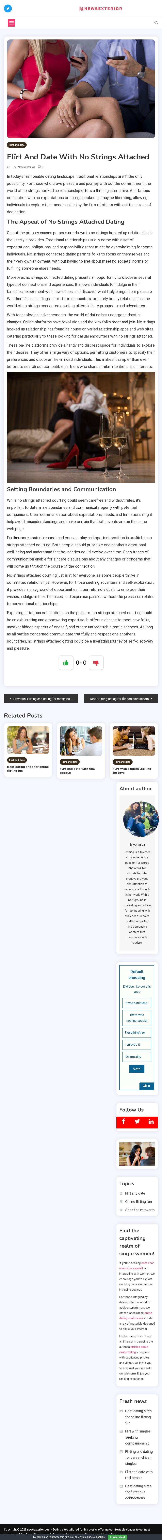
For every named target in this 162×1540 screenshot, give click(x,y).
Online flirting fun (138, 1201)
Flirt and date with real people (77, 771)
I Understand (117, 1537)
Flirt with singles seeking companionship (138, 1437)
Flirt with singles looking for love (132, 771)
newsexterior (26, 167)
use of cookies (97, 1537)
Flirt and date (17, 144)
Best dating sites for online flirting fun (28, 769)
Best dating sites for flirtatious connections (138, 1492)
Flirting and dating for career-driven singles (139, 1457)
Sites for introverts (140, 1210)
